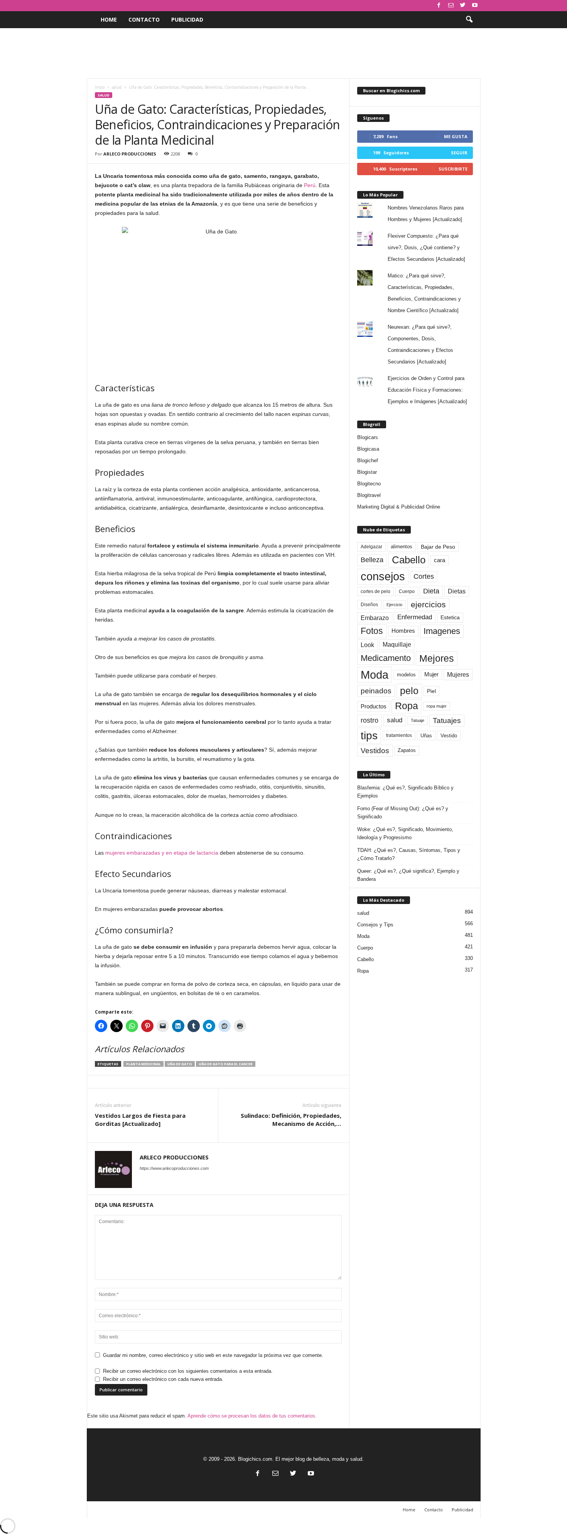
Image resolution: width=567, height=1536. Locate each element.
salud (117, 87)
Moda (374, 674)
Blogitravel (369, 495)
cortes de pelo (375, 591)
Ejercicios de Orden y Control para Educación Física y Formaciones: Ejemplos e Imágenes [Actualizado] (427, 389)
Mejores (436, 658)
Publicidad (187, 19)
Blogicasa (368, 449)
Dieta (431, 591)
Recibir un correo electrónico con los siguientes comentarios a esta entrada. (188, 1371)
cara (439, 560)
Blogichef (367, 460)
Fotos (372, 631)
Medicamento (386, 658)
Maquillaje (397, 644)
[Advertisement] (283, 53)
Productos (373, 706)
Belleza (372, 560)
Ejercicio (394, 604)
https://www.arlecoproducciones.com (174, 1168)
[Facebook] (439, 5)
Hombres (403, 631)
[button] (469, 19)
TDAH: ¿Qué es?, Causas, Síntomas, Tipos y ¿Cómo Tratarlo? (408, 854)
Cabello (408, 559)
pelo (409, 690)
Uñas (426, 735)
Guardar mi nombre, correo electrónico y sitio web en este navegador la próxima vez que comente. (213, 1355)
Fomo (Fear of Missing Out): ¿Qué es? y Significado (402, 813)
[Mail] (451, 5)
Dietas (457, 591)
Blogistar (367, 472)
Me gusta (455, 136)
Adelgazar (371, 546)
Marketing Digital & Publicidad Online (398, 507)
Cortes (423, 576)
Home (109, 19)
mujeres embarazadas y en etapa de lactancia (161, 853)
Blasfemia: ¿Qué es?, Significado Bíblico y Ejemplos (405, 792)
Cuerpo (407, 591)
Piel (431, 691)
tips (369, 735)
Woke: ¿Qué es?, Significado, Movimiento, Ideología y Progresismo (405, 833)
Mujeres (458, 674)
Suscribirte (453, 169)
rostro (369, 720)
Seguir (459, 152)
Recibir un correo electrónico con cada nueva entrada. (163, 1379)
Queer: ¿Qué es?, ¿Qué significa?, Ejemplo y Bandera (408, 875)
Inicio (100, 87)
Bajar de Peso (438, 547)
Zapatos (407, 750)
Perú (310, 185)
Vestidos (375, 750)
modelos (406, 675)
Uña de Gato (179, 1063)
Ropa (406, 706)
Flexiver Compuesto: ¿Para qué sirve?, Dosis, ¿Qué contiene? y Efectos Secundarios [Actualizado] (426, 247)
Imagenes (442, 631)
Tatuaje (417, 720)
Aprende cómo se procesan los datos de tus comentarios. (252, 1416)
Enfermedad (414, 617)
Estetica (450, 617)
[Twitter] (462, 5)
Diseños (369, 604)
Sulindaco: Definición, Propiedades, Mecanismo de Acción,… (291, 1119)
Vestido (448, 735)
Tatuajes (447, 720)
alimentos (401, 546)
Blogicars (367, 437)
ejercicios (428, 604)
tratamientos (399, 735)
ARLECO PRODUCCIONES (129, 154)
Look (367, 644)
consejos (383, 576)
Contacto (144, 19)
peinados (376, 690)
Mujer (431, 674)
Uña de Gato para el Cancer (226, 1063)
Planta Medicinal (143, 1063)
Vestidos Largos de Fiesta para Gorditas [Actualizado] (140, 1119)
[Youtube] (474, 5)
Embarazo (375, 617)
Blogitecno (369, 484)
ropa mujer (437, 706)
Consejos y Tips (375, 925)
